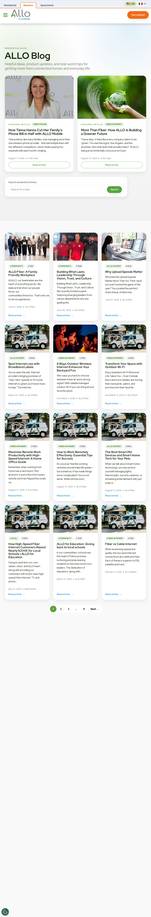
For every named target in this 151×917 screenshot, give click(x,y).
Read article (39, 164)
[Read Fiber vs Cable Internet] (124, 519)
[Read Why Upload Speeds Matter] (124, 247)
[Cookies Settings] (5, 912)
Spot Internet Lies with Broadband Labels (24, 365)
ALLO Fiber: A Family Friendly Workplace (22, 273)
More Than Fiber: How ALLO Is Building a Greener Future (111, 132)
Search (114, 189)
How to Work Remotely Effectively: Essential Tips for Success (75, 455)
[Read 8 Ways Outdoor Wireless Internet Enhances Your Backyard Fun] (75, 339)
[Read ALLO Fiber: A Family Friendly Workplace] (27, 247)
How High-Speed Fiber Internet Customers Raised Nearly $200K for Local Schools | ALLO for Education (27, 550)
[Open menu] (5, 15)
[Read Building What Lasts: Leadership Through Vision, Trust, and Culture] (75, 247)
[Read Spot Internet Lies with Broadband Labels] (27, 339)
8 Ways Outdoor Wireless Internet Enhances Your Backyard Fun (74, 367)
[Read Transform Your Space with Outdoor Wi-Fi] (124, 339)
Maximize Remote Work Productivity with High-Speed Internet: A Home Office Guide (25, 457)
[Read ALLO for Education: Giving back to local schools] (75, 519)
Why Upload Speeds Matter (124, 272)
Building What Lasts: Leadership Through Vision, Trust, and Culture (74, 275)
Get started (138, 14)
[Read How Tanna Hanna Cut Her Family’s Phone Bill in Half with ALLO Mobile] (39, 97)
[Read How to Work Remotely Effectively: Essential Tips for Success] (75, 427)
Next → (95, 609)
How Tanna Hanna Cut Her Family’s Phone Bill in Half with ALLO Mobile (35, 132)
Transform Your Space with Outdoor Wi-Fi (123, 365)
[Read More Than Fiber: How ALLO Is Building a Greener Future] (111, 97)
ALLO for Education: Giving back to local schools (75, 545)
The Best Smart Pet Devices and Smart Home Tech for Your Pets (122, 455)
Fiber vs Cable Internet (121, 544)
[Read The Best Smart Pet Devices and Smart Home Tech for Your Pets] (124, 427)
